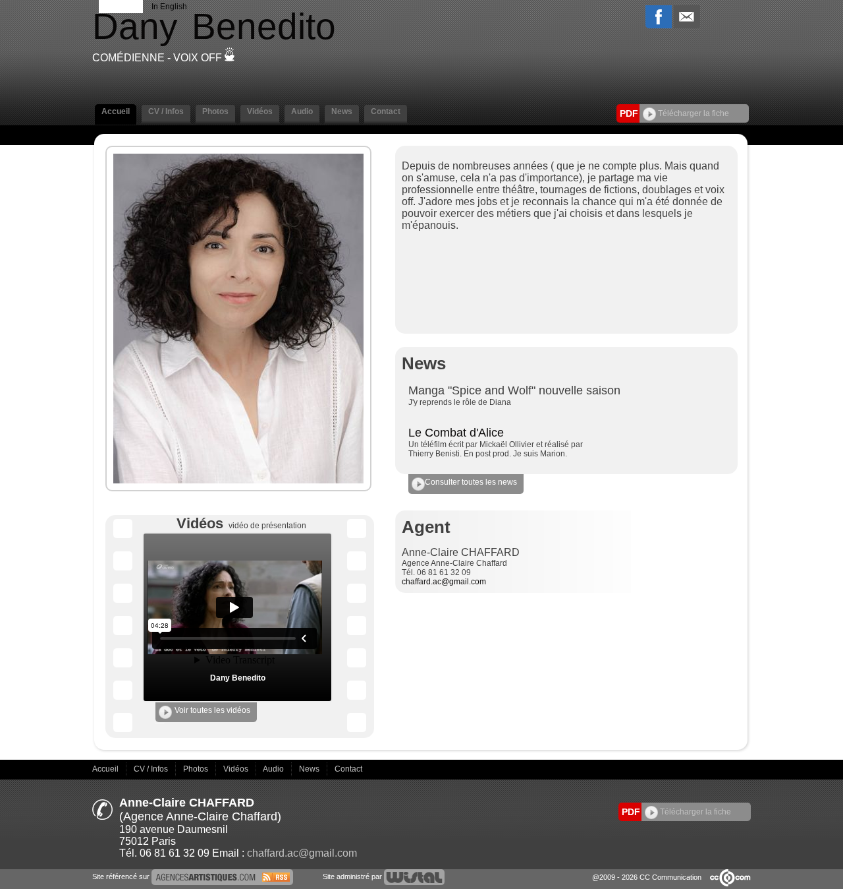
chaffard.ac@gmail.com (444, 581)
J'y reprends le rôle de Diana (459, 402)
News (310, 769)
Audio (274, 769)
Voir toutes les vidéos (212, 710)
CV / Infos (152, 769)
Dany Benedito (237, 678)
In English (169, 6)
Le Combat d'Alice (456, 432)
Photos (196, 769)
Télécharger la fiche (692, 113)
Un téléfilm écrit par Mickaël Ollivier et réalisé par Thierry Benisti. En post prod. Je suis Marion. (495, 449)
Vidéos (236, 769)
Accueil (106, 769)
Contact (348, 769)
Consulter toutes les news (471, 482)
